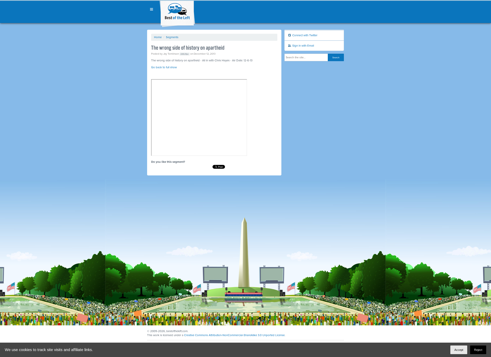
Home (158, 37)
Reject (478, 349)
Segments (172, 37)
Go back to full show (164, 67)
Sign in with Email (303, 45)
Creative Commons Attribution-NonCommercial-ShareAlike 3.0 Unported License (234, 335)
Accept (458, 349)
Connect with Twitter (304, 35)
